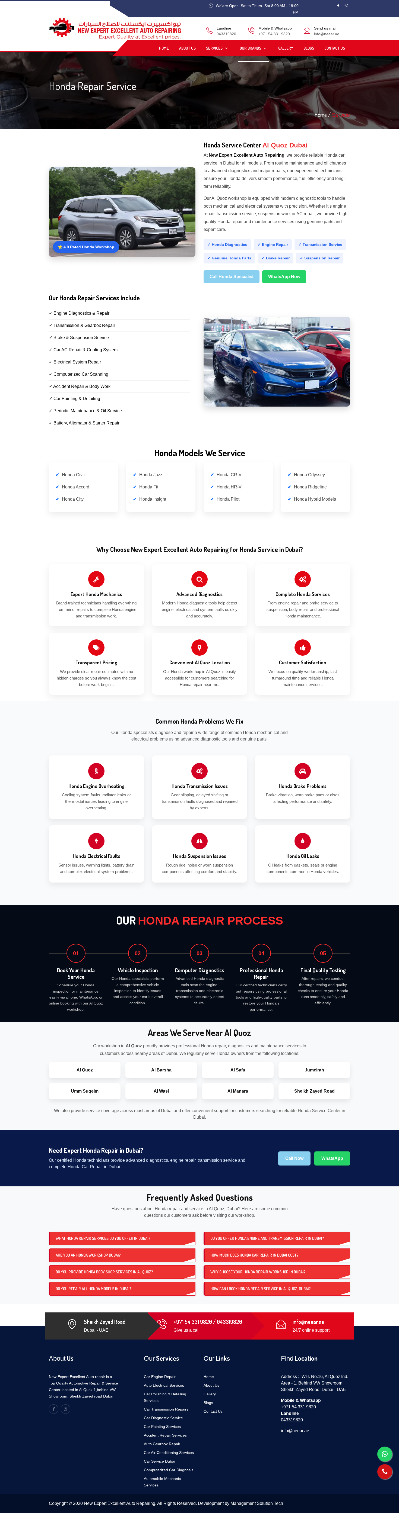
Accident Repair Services (165, 1435)
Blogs (308, 48)
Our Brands (251, 48)
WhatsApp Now (284, 276)
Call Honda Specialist (232, 276)
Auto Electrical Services (164, 1385)
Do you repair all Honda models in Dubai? (93, 1288)
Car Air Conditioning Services (169, 1452)
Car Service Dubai (159, 1461)
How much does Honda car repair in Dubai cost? (254, 1255)
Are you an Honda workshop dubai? (88, 1255)
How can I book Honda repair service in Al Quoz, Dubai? (260, 1288)
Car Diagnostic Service (163, 1418)
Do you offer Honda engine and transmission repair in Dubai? (267, 1238)
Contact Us (334, 48)
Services (214, 48)
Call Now (294, 1158)
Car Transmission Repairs (166, 1409)
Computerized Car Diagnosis (168, 1470)
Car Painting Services (162, 1426)
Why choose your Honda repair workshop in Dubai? (258, 1271)
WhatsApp (332, 1158)
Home (164, 48)
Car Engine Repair (160, 1376)
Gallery (285, 48)
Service (341, 115)
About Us (187, 48)
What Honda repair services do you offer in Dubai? (103, 1238)
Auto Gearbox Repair (162, 1444)
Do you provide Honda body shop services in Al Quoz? (104, 1271)
